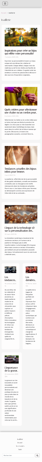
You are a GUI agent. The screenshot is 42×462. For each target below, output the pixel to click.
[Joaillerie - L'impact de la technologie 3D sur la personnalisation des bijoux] (21, 214)
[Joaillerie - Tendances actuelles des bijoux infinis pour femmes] (21, 155)
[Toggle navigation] (5, 3)
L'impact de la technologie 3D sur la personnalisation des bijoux (19, 230)
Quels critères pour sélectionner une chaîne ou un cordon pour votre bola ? (21, 112)
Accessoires (20, 446)
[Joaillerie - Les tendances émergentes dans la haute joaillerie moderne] (10, 269)
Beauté (20, 443)
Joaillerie (20, 439)
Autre (20, 449)
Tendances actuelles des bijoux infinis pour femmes (20, 170)
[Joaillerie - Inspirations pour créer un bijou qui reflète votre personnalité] (21, 37)
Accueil (3, 13)
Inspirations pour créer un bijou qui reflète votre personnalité (21, 52)
